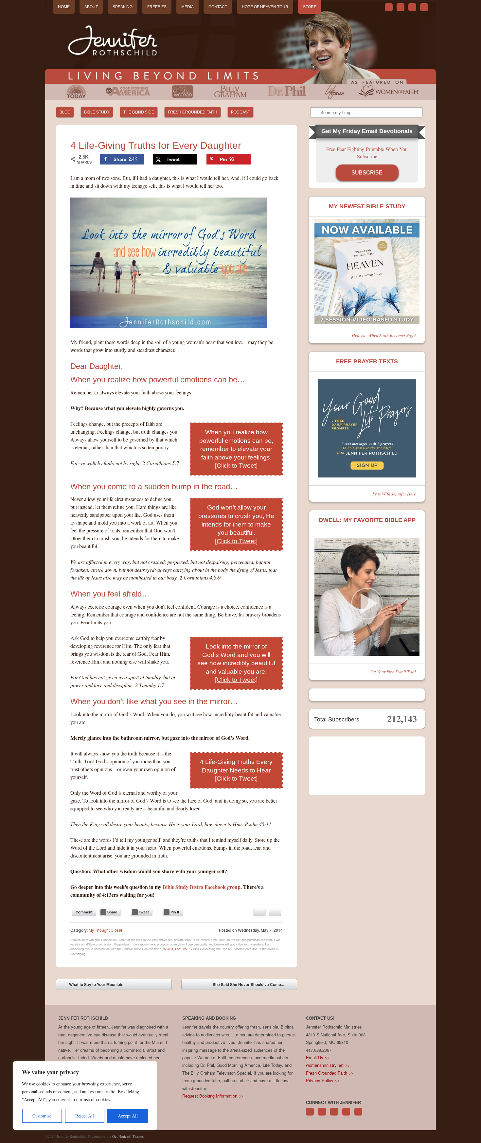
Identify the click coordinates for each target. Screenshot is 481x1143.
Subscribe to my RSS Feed (424, 7)
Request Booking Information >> (213, 1096)
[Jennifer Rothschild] (240, 43)
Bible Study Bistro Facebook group (201, 887)
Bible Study (97, 112)
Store (309, 7)
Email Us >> (318, 1057)
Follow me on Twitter (389, 7)
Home (64, 7)
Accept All (128, 1116)
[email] (259, 912)
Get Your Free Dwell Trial (392, 671)
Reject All (84, 1116)
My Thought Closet (105, 930)
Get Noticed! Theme (127, 1136)
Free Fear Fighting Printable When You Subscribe (367, 153)
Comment (84, 911)
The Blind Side (138, 112)
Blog (65, 112)
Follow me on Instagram (346, 1115)
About (91, 7)
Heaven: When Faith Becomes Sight (384, 335)
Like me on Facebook (400, 7)
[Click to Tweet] (236, 465)
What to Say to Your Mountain (91, 985)
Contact (217, 7)
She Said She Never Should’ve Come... (253, 985)
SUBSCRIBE (367, 172)
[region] (85, 1095)
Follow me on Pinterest (334, 1115)
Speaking (123, 7)
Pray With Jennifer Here (394, 494)
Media (187, 7)
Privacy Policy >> (323, 1080)
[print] (275, 912)
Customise (41, 1116)
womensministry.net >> (328, 1065)
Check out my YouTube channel (412, 7)
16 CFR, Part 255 (174, 948)
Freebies (157, 7)
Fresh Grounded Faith (192, 112)
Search (316, 112)
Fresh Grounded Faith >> (330, 1073)
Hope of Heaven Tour (265, 7)
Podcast (240, 112)
